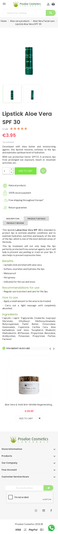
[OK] (48, 488)
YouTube (44, 510)
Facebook (51, 510)
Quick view (39, 418)
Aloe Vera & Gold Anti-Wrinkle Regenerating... (29, 404)
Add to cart (25, 171)
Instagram (36, 510)
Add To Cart (26, 418)
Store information (12, 449)
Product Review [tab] (15, 223)
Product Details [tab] (36, 218)
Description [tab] (12, 218)
